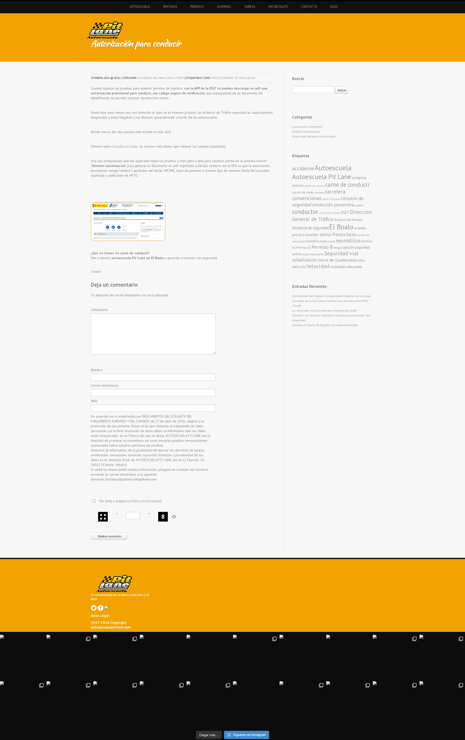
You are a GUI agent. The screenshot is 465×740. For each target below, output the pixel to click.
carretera (319, 192)
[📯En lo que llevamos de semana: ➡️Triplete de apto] (116, 704)
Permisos (197, 7)
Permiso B (322, 247)
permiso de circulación (239, 78)
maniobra (312, 241)
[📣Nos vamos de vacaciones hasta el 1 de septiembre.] (23, 657)
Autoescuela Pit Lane (321, 176)
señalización (304, 260)
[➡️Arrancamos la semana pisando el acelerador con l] (302, 657)
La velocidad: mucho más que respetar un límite (324, 310)
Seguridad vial (341, 253)
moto (323, 241)
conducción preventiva (333, 205)
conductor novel (329, 213)
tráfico (360, 260)
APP (213, 78)
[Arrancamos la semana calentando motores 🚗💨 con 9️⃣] (162, 704)
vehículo (299, 266)
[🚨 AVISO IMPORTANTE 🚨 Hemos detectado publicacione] (256, 704)
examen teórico (318, 234)
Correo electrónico (104, 385)
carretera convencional (319, 195)
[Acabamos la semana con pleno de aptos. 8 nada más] (69, 657)
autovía (297, 185)
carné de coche (314, 185)
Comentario (99, 309)
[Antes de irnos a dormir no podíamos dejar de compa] (442, 704)
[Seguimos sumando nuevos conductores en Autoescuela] (395, 657)
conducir (359, 205)
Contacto (309, 7)
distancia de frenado (348, 220)
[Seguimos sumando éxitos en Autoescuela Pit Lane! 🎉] (209, 704)
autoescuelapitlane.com (111, 627)
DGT (219, 78)
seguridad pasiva (313, 254)
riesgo (337, 247)
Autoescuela (140, 7)
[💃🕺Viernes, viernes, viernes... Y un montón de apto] (256, 657)
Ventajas (170, 7)
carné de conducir (347, 184)
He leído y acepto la (130, 501)
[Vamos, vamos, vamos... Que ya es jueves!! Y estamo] (162, 657)
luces (351, 234)
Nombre (97, 370)
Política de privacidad (145, 501)
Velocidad (317, 266)
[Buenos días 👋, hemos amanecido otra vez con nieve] (349, 704)
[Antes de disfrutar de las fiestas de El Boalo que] (209, 657)
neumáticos (348, 240)
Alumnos (224, 7)
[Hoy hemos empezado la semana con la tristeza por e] (395, 704)
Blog (334, 7)
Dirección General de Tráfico (332, 215)
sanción (348, 247)
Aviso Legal (100, 615)
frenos (339, 234)
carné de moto (303, 192)
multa (331, 241)
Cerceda (335, 199)
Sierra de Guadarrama (337, 260)
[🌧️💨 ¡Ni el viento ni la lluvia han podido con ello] (302, 704)
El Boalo (341, 226)
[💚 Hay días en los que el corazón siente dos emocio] (116, 657)
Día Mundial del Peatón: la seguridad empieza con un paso (331, 296)
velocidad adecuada (346, 266)
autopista (359, 177)
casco (325, 199)
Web (94, 401)
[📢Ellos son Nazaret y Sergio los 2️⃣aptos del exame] (349, 657)
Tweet (96, 271)
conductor (305, 212)
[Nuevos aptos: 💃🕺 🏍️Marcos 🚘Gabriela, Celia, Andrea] (442, 657)
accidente (303, 168)
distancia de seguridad (310, 228)
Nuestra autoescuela (306, 131)
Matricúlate (278, 7)
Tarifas (249, 7)
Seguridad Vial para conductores (161, 78)
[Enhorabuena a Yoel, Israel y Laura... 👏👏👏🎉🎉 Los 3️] (69, 704)
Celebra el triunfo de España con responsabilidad (325, 325)
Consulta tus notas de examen (133, 146)
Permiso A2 (303, 247)
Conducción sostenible (307, 126)
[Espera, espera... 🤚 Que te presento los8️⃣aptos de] (23, 704)
